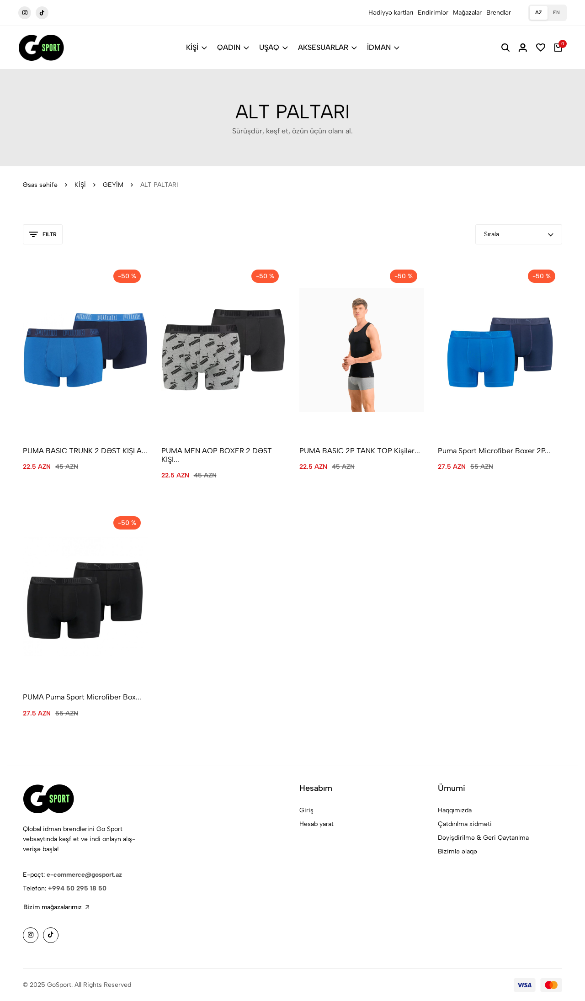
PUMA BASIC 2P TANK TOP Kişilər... (359, 450)
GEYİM (113, 185)
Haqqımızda (455, 810)
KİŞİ (192, 47)
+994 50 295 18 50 (77, 888)
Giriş (306, 810)
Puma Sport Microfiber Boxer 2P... (494, 450)
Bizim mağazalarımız (52, 907)
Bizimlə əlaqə (457, 851)
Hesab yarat (316, 824)
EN (556, 13)
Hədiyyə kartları (390, 12)
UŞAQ (269, 47)
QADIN (228, 47)
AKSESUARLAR (323, 47)
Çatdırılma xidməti (465, 824)
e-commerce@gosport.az (84, 875)
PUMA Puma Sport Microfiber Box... (82, 697)
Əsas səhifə (40, 185)
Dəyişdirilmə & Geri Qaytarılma (483, 838)
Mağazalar (467, 12)
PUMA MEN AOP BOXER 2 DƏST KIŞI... (216, 455)
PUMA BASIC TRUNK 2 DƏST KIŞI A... (85, 450)
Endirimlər (433, 12)
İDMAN (379, 47)
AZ (538, 13)
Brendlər (498, 12)
